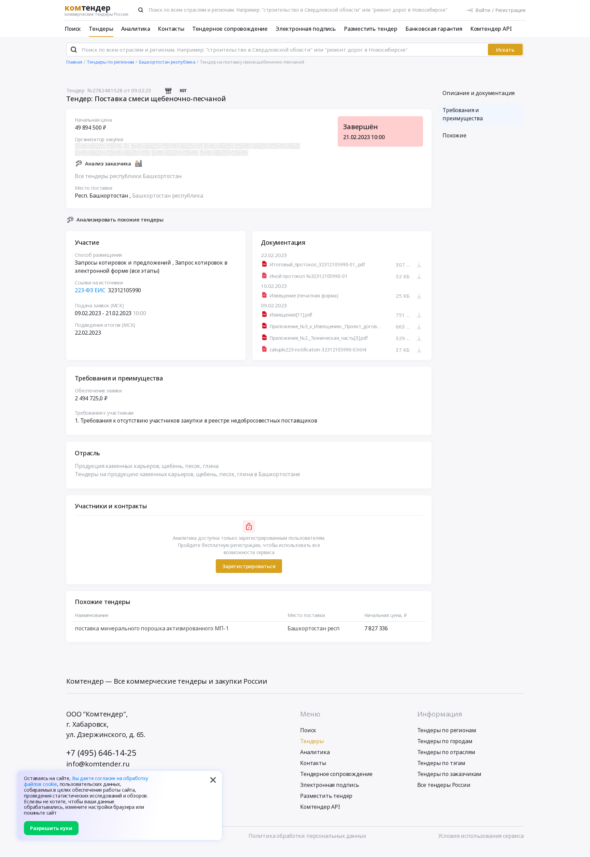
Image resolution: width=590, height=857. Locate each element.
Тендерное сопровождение (230, 28)
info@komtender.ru (98, 763)
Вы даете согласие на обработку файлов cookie (86, 781)
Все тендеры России (443, 785)
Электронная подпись (306, 28)
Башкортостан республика (167, 195)
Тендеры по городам (445, 741)
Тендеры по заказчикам (449, 774)
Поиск (73, 28)
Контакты (171, 28)
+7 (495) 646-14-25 (101, 752)
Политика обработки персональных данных (307, 836)
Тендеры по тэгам (441, 763)
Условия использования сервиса (481, 836)
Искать (505, 49)
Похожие (454, 135)
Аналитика (135, 28)
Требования (462, 114)
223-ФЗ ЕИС (90, 290)
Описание (478, 93)
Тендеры (101, 28)
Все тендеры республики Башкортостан (128, 176)
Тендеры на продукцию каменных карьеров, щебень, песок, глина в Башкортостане (187, 474)
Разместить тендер (370, 28)
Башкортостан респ (313, 628)
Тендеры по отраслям (446, 752)
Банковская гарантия (433, 28)
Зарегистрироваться (249, 566)
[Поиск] (140, 9)
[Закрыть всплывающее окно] (213, 780)
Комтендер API (491, 28)
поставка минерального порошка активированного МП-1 (152, 628)
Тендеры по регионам (446, 730)
